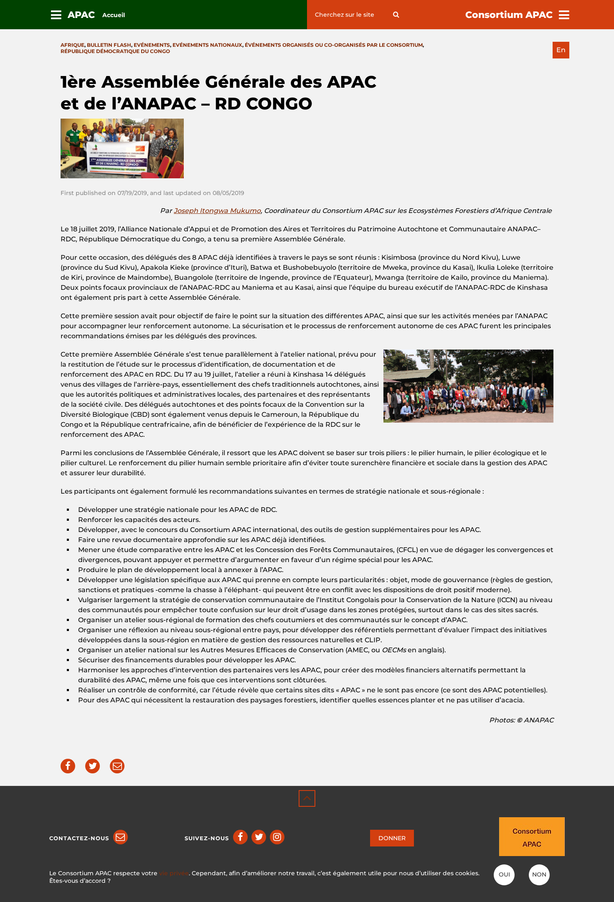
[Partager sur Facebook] (68, 766)
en (561, 50)
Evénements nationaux (207, 45)
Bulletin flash (109, 45)
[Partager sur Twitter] (92, 766)
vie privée (174, 873)
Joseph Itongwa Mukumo (217, 211)
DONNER (392, 838)
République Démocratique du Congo (115, 51)
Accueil (113, 15)
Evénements (152, 45)
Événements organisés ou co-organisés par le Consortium (334, 45)
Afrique (72, 45)
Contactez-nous (79, 838)
